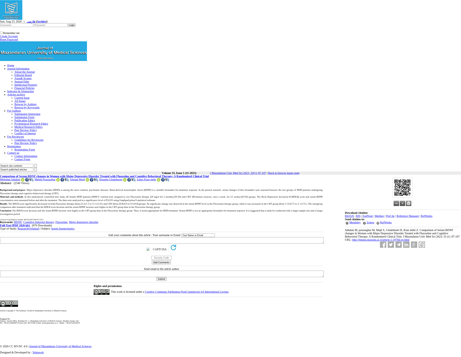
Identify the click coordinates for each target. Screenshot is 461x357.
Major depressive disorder (83, 222)
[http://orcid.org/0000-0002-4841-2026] (22, 180)
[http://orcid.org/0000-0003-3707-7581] (87, 180)
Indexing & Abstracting (20, 91)
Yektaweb (38, 352)
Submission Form (24, 117)
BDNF (18, 222)
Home (10, 65)
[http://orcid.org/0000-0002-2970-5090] (158, 180)
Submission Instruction (27, 114)
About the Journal (24, 71)
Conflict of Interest (25, 133)
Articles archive (16, 94)
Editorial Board (23, 75)
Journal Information (18, 68)
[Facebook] (383, 244)
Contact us (13, 152)
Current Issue (22, 97)
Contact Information (25, 156)
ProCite (390, 216)
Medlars (379, 216)
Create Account (9, 36)
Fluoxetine (61, 222)
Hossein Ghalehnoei (110, 179)
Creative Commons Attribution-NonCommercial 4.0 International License (187, 291)
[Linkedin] (406, 244)
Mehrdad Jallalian (10, 179)
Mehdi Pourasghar (45, 179)
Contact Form (22, 159)
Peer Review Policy (25, 130)
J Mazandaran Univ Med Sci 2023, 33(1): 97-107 (238, 173)
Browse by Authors (25, 104)
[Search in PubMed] (31, 180)
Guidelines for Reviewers (28, 139)
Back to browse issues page (283, 173)
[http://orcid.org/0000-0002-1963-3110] (125, 180)
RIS (358, 216)
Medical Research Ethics (28, 126)
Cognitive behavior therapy (38, 222)
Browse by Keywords (26, 107)
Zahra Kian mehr (146, 179)
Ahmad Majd (77, 179)
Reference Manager (408, 216)
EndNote (367, 216)
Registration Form (24, 149)
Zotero (370, 222)
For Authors (14, 110)
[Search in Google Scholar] (27, 180)
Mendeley (355, 222)
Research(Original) (28, 228)
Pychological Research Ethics (31, 123)
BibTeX (349, 216)
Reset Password (9, 39)
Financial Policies (24, 88)
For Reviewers (15, 136)
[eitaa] (422, 244)
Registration (14, 146)
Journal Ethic (21, 81)
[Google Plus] (414, 244)
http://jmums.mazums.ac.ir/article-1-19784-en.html (380, 239)
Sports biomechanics (63, 228)
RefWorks (426, 216)
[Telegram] (398, 244)
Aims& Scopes (23, 78)
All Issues (20, 101)
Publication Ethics (24, 120)
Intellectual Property (25, 84)
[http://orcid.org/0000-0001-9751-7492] (58, 180)
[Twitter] (391, 244)
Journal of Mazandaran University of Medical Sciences (60, 346)
